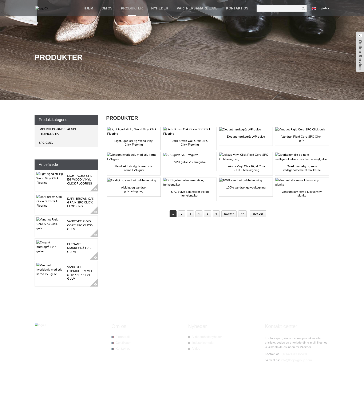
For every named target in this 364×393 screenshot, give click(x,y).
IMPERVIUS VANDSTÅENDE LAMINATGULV (58, 131)
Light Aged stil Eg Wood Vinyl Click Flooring (79, 179)
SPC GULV (46, 142)
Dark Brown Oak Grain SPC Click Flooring (80, 202)
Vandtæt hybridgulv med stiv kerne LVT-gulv (134, 168)
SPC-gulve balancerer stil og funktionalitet (190, 193)
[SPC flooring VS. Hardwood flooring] (189, 155)
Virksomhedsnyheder (207, 337)
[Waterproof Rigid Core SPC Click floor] (301, 129)
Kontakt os (237, 8)
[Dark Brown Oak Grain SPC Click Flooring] (189, 131)
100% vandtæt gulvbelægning (246, 187)
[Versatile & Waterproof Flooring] (133, 180)
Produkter (132, 8)
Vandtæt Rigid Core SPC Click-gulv (80, 225)
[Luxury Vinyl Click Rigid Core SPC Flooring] (245, 157)
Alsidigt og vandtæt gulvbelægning (133, 189)
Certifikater (123, 342)
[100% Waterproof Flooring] (245, 180)
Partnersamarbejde (197, 8)
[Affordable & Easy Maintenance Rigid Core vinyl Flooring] (301, 157)
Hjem (88, 8)
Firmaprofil (123, 337)
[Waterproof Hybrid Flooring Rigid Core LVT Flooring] (133, 157)
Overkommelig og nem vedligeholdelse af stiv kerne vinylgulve (302, 168)
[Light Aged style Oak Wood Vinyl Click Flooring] (133, 131)
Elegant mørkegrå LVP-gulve (79, 248)
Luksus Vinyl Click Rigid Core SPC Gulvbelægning (245, 168)
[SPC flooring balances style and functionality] (189, 182)
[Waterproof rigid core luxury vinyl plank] (301, 182)
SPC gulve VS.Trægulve (190, 162)
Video (196, 348)
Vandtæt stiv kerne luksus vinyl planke (302, 193)
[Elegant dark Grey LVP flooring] (245, 129)
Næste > (229, 213)
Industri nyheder (203, 342)
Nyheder (159, 8)
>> (242, 213)
